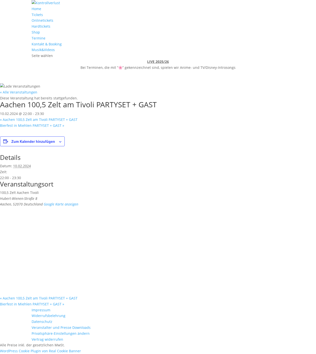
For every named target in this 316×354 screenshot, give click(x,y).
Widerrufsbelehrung (48, 315)
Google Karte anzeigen (61, 204)
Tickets (37, 14)
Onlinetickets (42, 20)
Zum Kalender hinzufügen (33, 141)
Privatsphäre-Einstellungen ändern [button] (61, 333)
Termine (38, 38)
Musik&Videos (43, 49)
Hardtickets (41, 26)
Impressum (41, 310)
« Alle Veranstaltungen (18, 92)
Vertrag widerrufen (47, 339)
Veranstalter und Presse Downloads (61, 327)
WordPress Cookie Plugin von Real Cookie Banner (40, 351)
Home (36, 8)
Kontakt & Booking (47, 44)
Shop (36, 32)
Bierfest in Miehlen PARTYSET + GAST (32, 125)
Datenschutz (42, 321)
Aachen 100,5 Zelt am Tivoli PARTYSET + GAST (39, 119)
